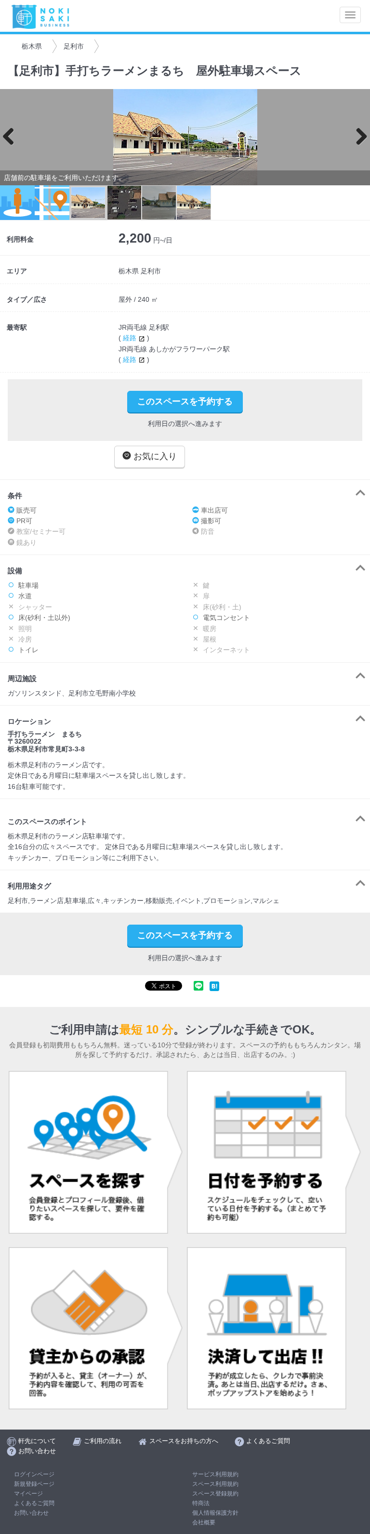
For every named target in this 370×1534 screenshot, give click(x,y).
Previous (12, 137)
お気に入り (154, 456)
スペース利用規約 (215, 1484)
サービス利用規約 (215, 1474)
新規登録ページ (34, 1484)
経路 (130, 338)
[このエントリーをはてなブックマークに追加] (214, 985)
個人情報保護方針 (215, 1512)
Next (358, 137)
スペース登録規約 (215, 1493)
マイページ (28, 1493)
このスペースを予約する (185, 401)
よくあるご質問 (34, 1503)
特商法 (201, 1503)
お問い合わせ (31, 1512)
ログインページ (34, 1474)
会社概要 (203, 1522)
